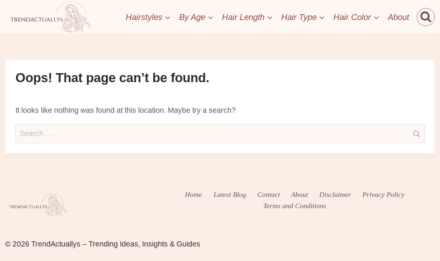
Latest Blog (230, 194)
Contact (268, 194)
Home (193, 194)
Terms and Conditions (294, 206)
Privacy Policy (383, 194)
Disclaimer (335, 194)
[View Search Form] (426, 17)
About (398, 17)
